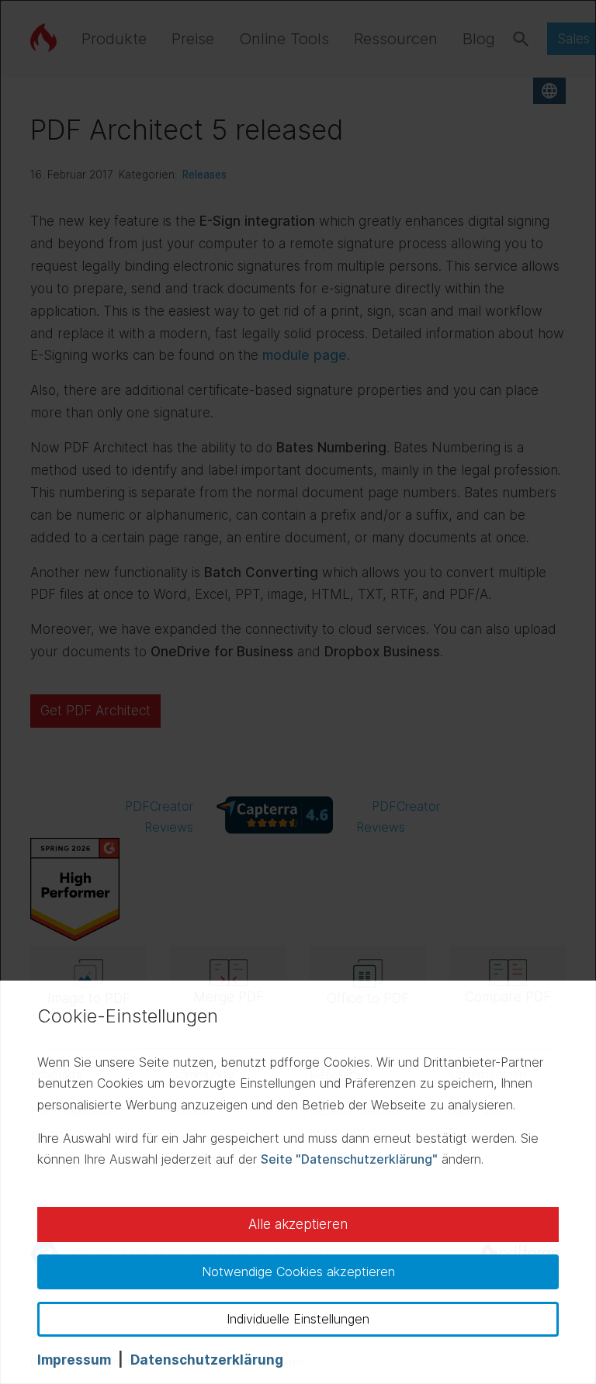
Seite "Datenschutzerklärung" (349, 1159)
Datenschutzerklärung (206, 1360)
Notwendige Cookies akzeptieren (298, 1271)
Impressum (74, 1360)
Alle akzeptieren (298, 1224)
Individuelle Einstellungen (298, 1319)
